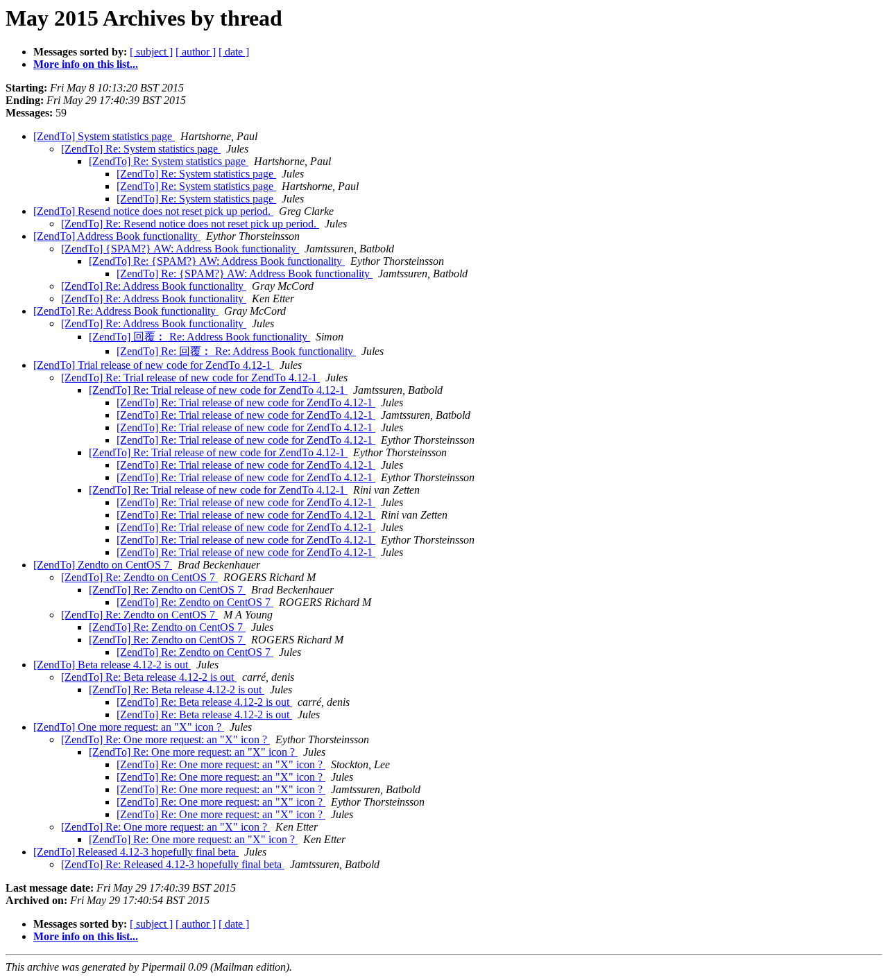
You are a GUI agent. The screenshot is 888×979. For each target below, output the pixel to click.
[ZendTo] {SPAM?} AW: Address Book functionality (180, 248)
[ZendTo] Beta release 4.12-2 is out (112, 664)
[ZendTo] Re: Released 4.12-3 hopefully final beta (172, 864)
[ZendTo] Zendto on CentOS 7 (102, 565)
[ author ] (196, 52)
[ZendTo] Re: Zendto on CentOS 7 (139, 577)
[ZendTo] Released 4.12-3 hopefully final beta (136, 852)
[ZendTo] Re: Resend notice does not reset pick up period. (190, 223)
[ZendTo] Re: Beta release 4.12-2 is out (149, 677)
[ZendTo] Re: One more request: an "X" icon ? (165, 739)
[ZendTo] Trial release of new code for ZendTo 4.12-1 (153, 365)
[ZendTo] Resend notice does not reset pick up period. (153, 211)
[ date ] (234, 52)
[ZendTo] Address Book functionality (116, 236)
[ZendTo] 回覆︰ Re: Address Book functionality (199, 337)
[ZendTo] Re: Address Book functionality (153, 286)
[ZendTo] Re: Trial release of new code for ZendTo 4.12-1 (190, 377)
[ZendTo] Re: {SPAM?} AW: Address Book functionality (217, 261)
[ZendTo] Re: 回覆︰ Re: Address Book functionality (236, 351)
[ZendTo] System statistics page (104, 136)
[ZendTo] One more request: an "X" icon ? (128, 727)
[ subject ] (151, 52)
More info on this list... (85, 64)
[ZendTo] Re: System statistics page (141, 149)
